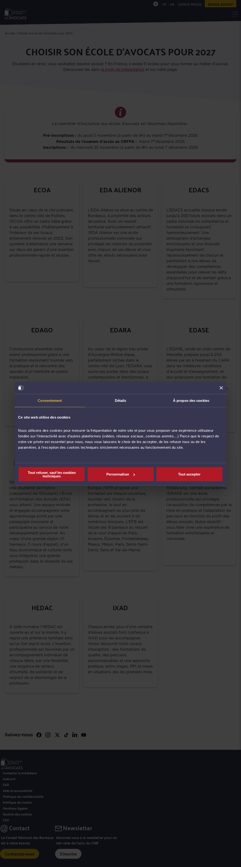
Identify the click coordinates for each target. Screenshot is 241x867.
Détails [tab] (120, 401)
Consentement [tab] (50, 401)
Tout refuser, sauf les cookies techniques (52, 474)
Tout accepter (189, 474)
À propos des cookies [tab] (191, 401)
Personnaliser (117, 474)
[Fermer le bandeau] (221, 387)
